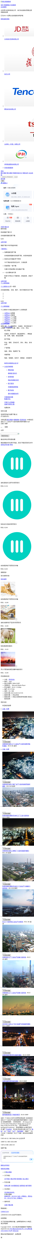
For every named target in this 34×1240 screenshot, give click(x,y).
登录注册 (7, 1185)
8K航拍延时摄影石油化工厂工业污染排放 (15, 815)
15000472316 (5, 1211)
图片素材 (4, 173)
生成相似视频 (6, 742)
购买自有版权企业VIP (11, 363)
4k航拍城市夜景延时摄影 (10, 1081)
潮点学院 (13, 1179)
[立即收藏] (1, 427)
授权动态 (25, 173)
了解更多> (4, 249)
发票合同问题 (5, 444)
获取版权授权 (5, 19)
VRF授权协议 (15, 1185)
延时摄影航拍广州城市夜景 (11, 1114)
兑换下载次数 (8, 1205)
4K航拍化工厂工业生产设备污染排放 (14, 957)
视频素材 (16, 419)
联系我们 (19, 1179)
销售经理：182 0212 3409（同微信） (16, 1196)
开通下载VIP (5, 227)
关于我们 (7, 1179)
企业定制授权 (8, 366)
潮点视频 (10, 419)
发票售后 (22, 1185)
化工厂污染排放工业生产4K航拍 (12, 922)
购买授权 (5, 1237)
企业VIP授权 (8, 327)
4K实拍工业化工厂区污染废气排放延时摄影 (16, 1024)
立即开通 (4, 242)
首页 (2, 5)
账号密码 (29, 1185)
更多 (2, 171)
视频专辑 (17, 173)
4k (5, 1131)
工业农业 (9, 1129)
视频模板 (7, 5)
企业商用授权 (5, 323)
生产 (14, 1131)
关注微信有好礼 (9, 1192)
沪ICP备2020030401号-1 (17, 1229)
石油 (9, 1131)
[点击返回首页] (6, 1)
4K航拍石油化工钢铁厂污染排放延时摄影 (15, 851)
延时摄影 (20, 1131)
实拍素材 (13, 5)
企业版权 (4, 7)
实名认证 (15, 1230)
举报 (11, 444)
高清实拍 (23, 419)
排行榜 (3, 179)
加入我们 (26, 1179)
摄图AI (5, 183)
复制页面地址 (5, 436)
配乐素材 (10, 173)
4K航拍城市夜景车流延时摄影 (12, 1055)
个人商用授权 (5, 283)
